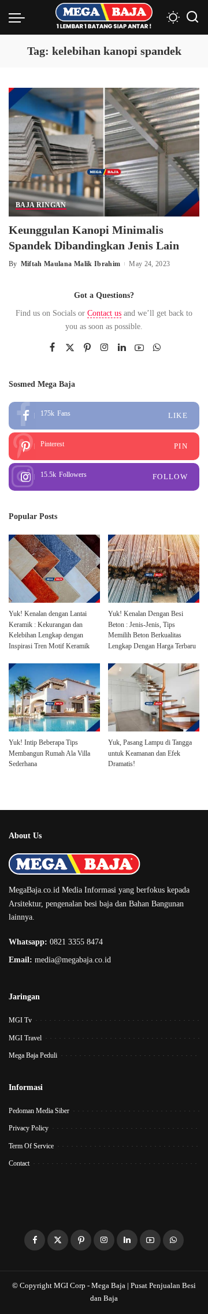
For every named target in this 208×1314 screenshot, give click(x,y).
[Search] (192, 17)
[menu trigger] (20, 17)
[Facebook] (52, 348)
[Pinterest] (87, 348)
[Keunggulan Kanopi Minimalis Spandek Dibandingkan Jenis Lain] (104, 151)
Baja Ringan (41, 205)
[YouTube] (139, 348)
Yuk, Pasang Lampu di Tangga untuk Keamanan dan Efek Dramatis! (150, 753)
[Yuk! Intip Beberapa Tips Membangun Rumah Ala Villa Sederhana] (54, 697)
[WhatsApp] (156, 348)
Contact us (104, 313)
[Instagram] (104, 348)
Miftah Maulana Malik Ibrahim (71, 264)
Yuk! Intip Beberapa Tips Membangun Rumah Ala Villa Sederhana (49, 753)
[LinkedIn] (122, 348)
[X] (70, 348)
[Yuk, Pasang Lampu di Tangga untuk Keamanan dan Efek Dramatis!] (153, 697)
